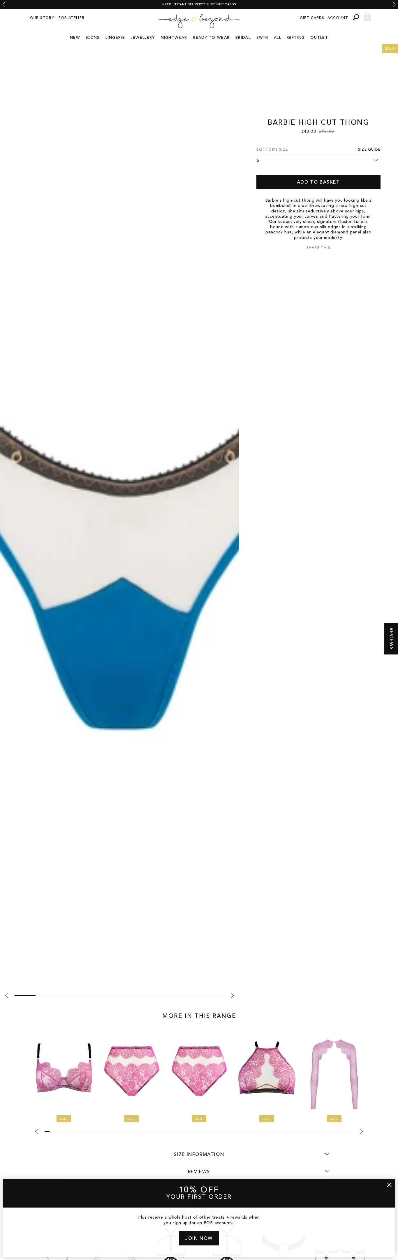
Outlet (319, 38)
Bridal (243, 38)
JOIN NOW (199, 1238)
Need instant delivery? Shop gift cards (199, 4)
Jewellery (143, 38)
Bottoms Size (272, 150)
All (277, 38)
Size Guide (369, 150)
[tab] (25, 995)
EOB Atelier (71, 18)
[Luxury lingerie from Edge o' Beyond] (199, 21)
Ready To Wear (211, 38)
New (75, 38)
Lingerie (115, 38)
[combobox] (356, 17)
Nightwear (174, 38)
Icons (93, 38)
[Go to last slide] (3, 4)
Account (337, 18)
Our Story (42, 18)
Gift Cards (312, 18)
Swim (262, 38)
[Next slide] (394, 4)
